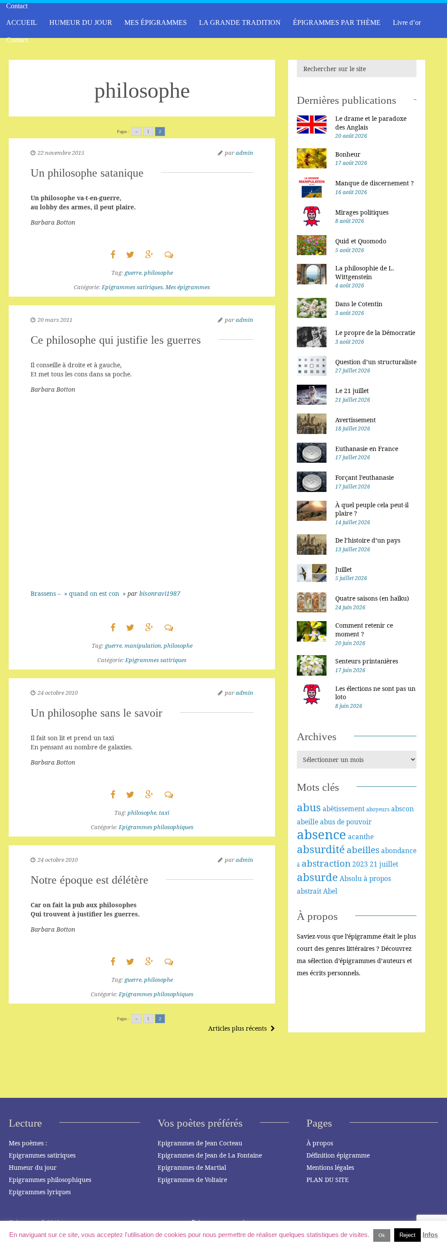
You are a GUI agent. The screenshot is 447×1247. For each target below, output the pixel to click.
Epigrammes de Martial (192, 1167)
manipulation (142, 645)
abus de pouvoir (345, 822)
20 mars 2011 (55, 320)
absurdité (321, 849)
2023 (360, 864)
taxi (164, 813)
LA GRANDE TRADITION (240, 22)
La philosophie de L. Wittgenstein (364, 272)
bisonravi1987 (159, 593)
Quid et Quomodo (360, 241)
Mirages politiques (362, 212)
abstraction (326, 863)
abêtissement (343, 808)
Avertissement (355, 420)
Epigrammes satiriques (132, 287)
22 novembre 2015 (61, 153)
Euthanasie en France (366, 448)
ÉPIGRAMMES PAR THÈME (337, 22)
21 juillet (384, 864)
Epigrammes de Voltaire (192, 1179)
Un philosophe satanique (87, 173)
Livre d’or (407, 22)
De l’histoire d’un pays (367, 540)
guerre (132, 273)
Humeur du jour (33, 1167)
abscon (402, 808)
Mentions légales (330, 1167)
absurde (317, 877)
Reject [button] (407, 1235)
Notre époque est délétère (89, 880)
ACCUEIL (21, 22)
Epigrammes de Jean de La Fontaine (210, 1155)
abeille (307, 822)
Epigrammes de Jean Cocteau (200, 1143)
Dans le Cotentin (358, 304)
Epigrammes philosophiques (156, 827)
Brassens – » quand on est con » (79, 593)
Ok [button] (381, 1235)
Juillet (343, 569)
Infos (430, 1234)
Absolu (351, 878)
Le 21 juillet (352, 390)
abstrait (309, 891)
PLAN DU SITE (327, 1179)
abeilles (363, 850)
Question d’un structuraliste (375, 362)
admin (244, 153)
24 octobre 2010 (58, 693)
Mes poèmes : (28, 1143)
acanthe (361, 836)
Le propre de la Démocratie (375, 332)
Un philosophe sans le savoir (96, 713)
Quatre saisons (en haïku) (372, 598)
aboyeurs (377, 809)
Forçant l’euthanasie (364, 477)
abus (309, 807)
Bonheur (348, 154)
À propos (319, 1143)
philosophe (158, 273)
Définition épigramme (338, 1155)
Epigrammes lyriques (40, 1192)
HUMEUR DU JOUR (80, 22)
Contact (17, 40)
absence (321, 834)
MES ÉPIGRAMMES (155, 22)
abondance (398, 850)
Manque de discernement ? (374, 183)
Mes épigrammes (187, 287)
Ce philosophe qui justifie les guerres (116, 340)
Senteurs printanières (366, 661)
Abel (330, 891)
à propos (377, 878)
